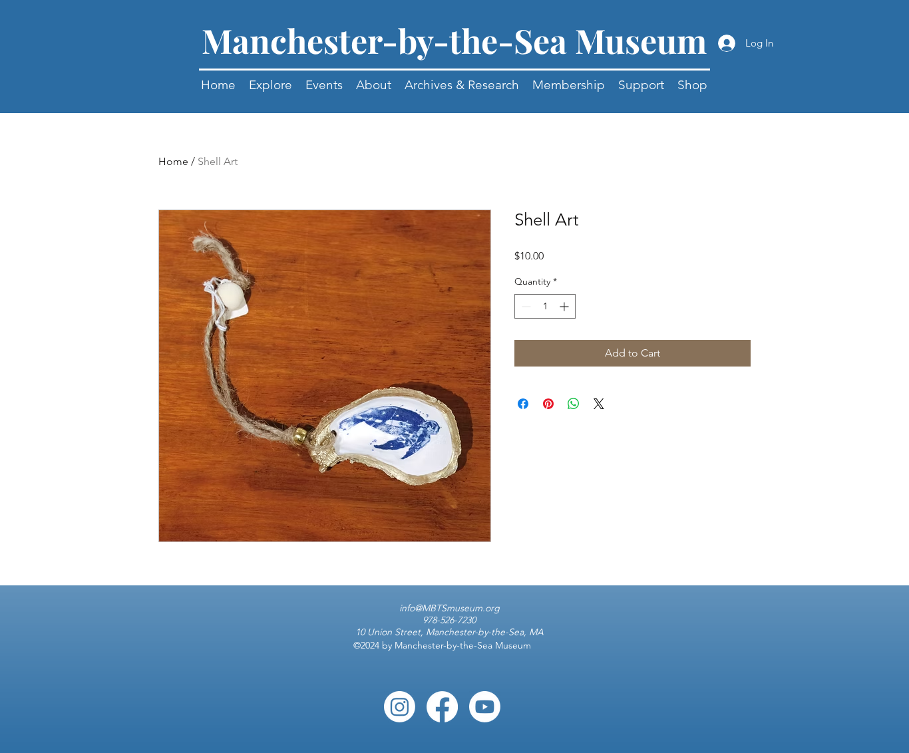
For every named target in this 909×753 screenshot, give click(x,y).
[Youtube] (484, 706)
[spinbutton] (545, 306)
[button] (324, 85)
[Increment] (565, 306)
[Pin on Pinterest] (548, 404)
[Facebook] (442, 706)
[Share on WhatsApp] (574, 404)
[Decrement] (524, 306)
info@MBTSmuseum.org (449, 608)
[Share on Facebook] (523, 404)
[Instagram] (399, 706)
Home (173, 161)
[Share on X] (599, 404)
